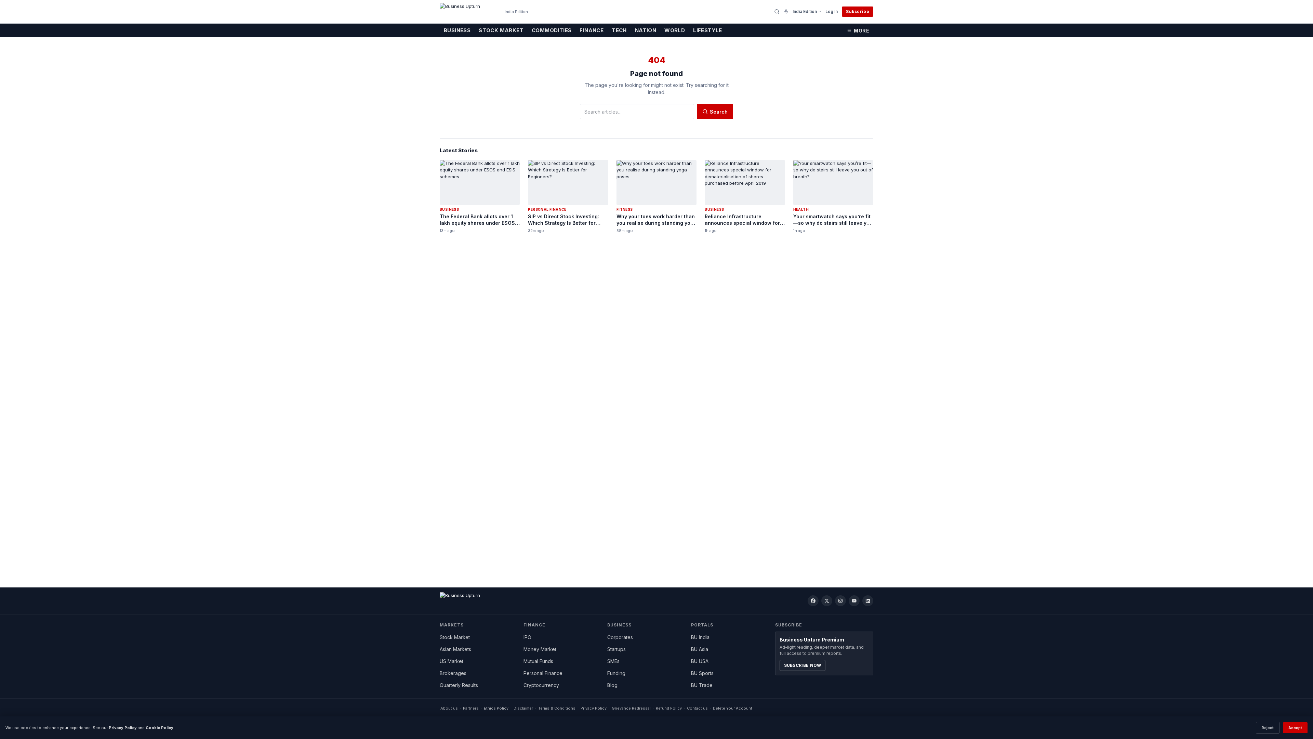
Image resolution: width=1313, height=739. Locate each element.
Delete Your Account (732, 708)
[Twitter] (826, 600)
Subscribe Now (802, 665)
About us (449, 708)
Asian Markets (455, 649)
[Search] (777, 11)
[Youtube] (854, 600)
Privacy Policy (594, 708)
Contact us (697, 708)
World (674, 30)
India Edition (805, 11)
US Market (451, 661)
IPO (527, 637)
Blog (612, 685)
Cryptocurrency (541, 685)
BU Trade (702, 685)
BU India (700, 637)
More (861, 31)
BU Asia (699, 649)
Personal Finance (542, 673)
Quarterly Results (459, 685)
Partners (471, 708)
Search (719, 112)
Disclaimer (523, 708)
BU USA (699, 661)
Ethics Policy (496, 708)
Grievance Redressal (631, 708)
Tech (619, 30)
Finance (592, 30)
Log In (831, 11)
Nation (645, 30)
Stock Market (501, 30)
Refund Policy (669, 708)
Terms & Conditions (556, 708)
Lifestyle (707, 30)
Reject (1268, 727)
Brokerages (453, 673)
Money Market (539, 649)
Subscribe (857, 11)
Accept (1295, 727)
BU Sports (702, 673)
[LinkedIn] (867, 600)
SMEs (613, 661)
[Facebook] (813, 600)
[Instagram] (840, 600)
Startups (616, 649)
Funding (616, 673)
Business (457, 30)
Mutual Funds (538, 661)
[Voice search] (786, 11)
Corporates (620, 637)
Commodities (551, 30)
